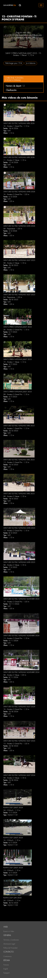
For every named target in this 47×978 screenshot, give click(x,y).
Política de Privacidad (10, 948)
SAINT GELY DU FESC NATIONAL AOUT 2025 (19, 260)
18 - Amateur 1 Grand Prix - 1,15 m (16, 428)
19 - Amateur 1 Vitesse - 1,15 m (14, 362)
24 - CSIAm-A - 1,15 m (11, 810)
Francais (6, 965)
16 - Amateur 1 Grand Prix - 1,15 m (16, 126)
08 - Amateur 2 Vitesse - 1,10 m (14, 263)
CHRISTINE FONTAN (14, 78)
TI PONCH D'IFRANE (13, 80)
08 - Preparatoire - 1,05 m (12, 228)
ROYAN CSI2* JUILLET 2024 (13, 807)
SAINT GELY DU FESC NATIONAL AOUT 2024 (19, 707)
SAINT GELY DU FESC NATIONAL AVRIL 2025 (19, 426)
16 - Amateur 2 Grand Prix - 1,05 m (16, 194)
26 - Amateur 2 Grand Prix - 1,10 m (16, 330)
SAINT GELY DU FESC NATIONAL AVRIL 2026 (19, 123)
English (5, 969)
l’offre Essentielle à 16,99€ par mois (28, 35)
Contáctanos (7, 956)
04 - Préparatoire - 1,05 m (12, 297)
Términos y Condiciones (11, 940)
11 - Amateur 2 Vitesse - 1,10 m (14, 160)
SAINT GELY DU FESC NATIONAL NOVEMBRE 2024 (21, 599)
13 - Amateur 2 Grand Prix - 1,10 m (16, 462)
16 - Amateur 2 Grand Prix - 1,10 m (16, 709)
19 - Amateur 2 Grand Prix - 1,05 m (16, 602)
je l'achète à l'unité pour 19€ (24, 37)
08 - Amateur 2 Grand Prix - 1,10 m (16, 394)
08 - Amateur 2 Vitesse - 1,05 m (14, 675)
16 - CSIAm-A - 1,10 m (11, 840)
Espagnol (6, 973)
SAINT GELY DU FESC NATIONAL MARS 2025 (19, 528)
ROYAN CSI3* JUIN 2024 (12, 898)
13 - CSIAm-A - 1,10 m (11, 870)
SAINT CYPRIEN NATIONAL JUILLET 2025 (17, 327)
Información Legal (9, 944)
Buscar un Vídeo (8, 931)
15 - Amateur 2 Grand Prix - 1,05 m (16, 743)
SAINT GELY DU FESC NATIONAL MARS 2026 (19, 192)
